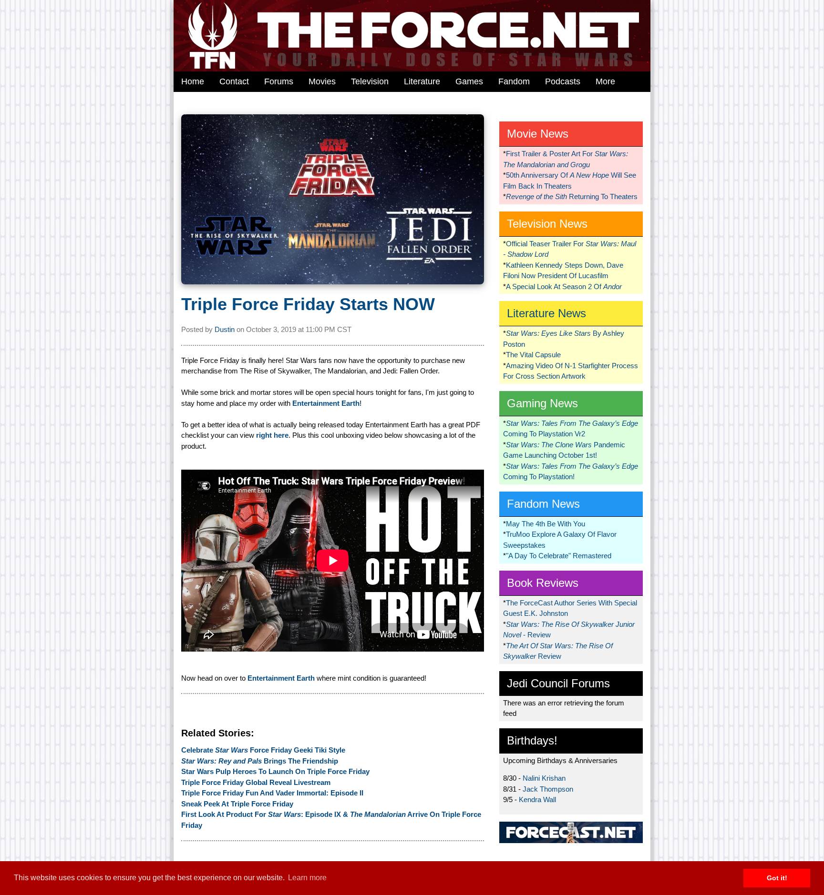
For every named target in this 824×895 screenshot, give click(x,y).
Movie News (537, 133)
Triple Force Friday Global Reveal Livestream (255, 782)
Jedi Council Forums (558, 683)
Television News (547, 223)
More (605, 81)
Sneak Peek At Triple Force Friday (237, 804)
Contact (234, 81)
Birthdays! (532, 740)
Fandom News (543, 503)
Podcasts (562, 81)
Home (192, 81)
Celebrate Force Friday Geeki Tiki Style (263, 750)
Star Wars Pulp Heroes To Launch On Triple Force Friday (275, 771)
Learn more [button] (307, 878)
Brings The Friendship (259, 761)
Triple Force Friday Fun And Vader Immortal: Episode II (272, 793)
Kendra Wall (537, 799)
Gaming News (542, 403)
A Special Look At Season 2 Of (564, 286)
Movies (322, 81)
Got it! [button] (777, 878)
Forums (278, 81)
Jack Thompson (548, 789)
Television (370, 81)
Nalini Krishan (544, 778)
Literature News (546, 313)
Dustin (225, 329)
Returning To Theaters (572, 196)
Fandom (514, 81)
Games (469, 81)
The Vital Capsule (533, 355)
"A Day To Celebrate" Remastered (558, 556)
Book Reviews (542, 582)
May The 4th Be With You (545, 524)
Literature (422, 81)
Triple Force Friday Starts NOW (308, 304)
